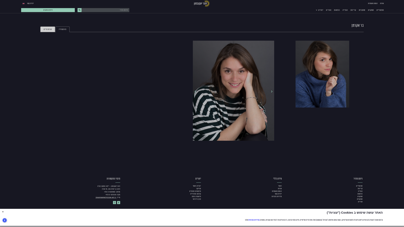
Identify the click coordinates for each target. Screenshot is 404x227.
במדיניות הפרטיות (254, 220)
